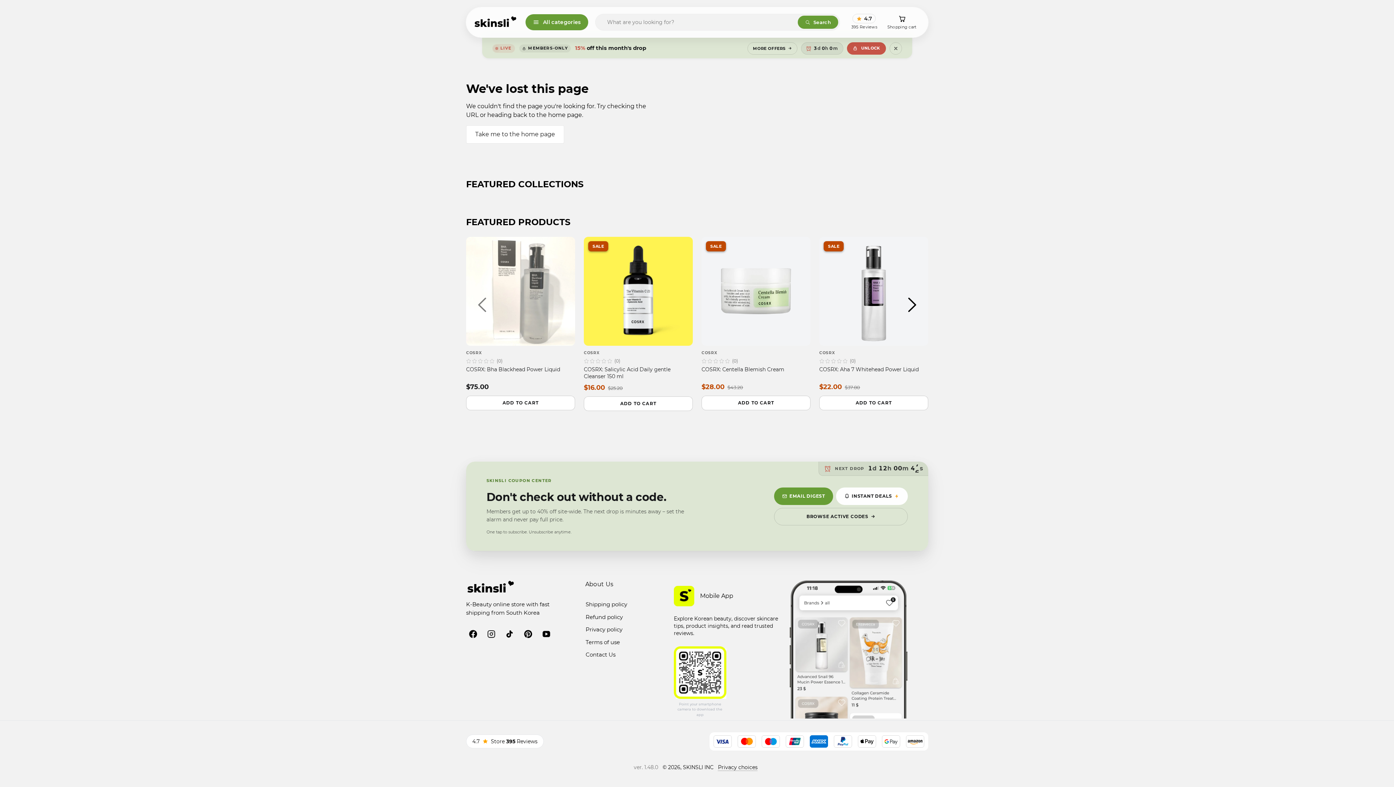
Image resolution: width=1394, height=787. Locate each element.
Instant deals (872, 496)
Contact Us (601, 654)
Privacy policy (604, 629)
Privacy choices (738, 767)
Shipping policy (606, 604)
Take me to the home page (515, 134)
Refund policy (604, 617)
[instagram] (491, 634)
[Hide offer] (896, 48)
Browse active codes (837, 516)
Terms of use (603, 642)
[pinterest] (528, 634)
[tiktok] (509, 634)
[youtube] (546, 634)
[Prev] (482, 304)
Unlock (870, 48)
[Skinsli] (495, 22)
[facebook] (473, 634)
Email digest (807, 496)
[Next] (912, 304)
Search (822, 22)
